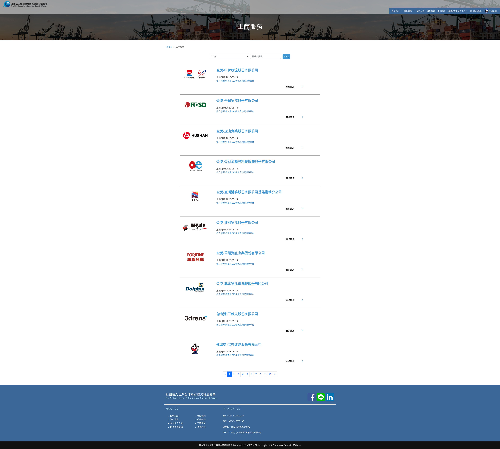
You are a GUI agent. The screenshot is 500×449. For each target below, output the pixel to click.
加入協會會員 (176, 423)
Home (169, 46)
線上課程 (441, 11)
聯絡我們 (201, 415)
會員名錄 (201, 427)
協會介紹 (174, 415)
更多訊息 (290, 86)
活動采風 (174, 419)
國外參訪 (431, 11)
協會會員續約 (176, 427)
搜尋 (285, 56)
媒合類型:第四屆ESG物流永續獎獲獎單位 (235, 80)
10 (270, 374)
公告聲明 (201, 419)
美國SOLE (493, 11)
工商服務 (201, 423)
